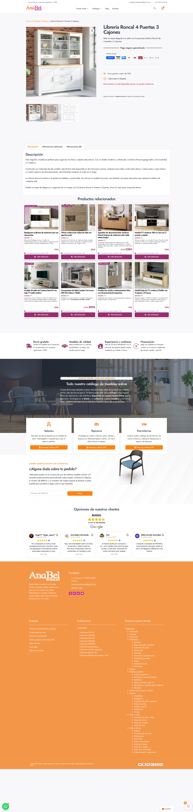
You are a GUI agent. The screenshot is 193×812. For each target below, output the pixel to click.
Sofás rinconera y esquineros (145, 752)
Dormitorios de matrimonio (144, 655)
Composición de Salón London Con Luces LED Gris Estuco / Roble (77, 291)
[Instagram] (74, 593)
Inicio (28, 21)
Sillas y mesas (135, 714)
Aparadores (138, 696)
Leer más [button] (43, 554)
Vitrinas (137, 712)
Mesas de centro (140, 704)
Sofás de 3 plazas (140, 747)
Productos (36, 21)
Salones (45, 21)
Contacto (115, 8)
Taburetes (137, 688)
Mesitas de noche (140, 663)
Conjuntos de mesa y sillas (144, 717)
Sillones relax (139, 736)
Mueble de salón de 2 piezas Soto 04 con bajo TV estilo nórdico (40, 291)
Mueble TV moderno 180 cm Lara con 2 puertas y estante (150, 234)
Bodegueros (138, 698)
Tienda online (81, 8)
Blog (107, 8)
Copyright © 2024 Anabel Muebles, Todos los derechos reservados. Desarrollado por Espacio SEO (61, 764)
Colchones (133, 637)
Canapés (133, 634)
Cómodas (137, 653)
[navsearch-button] (154, 8)
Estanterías (138, 679)
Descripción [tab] (32, 146)
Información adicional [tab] (52, 146)
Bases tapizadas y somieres (144, 645)
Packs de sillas (139, 725)
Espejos (132, 669)
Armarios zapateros (141, 674)
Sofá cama (138, 738)
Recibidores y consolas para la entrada (148, 685)
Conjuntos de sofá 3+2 (142, 733)
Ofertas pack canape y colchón (141, 690)
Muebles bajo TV (140, 706)
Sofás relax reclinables (142, 749)
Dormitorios (134, 639)
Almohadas (134, 631)
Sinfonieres (138, 666)
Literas (136, 661)
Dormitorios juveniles (142, 658)
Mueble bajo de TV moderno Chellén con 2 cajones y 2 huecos (151, 291)
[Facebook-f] (70, 593)
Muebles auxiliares (136, 671)
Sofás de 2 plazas (140, 744)
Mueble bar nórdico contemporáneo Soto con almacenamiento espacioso (114, 291)
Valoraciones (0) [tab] (74, 146)
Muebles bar (138, 709)
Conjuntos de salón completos (145, 701)
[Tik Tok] (78, 593)
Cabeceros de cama (141, 647)
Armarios (137, 642)
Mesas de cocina (140, 720)
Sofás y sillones (135, 728)
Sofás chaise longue (141, 741)
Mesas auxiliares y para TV (144, 682)
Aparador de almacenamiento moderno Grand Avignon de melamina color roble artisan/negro (113, 235)
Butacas (137, 730)
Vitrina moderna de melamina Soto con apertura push (76, 234)
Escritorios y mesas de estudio (145, 677)
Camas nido (138, 650)
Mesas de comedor (141, 722)
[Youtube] (82, 593)
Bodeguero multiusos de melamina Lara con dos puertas (41, 234)
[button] (92, 31)
